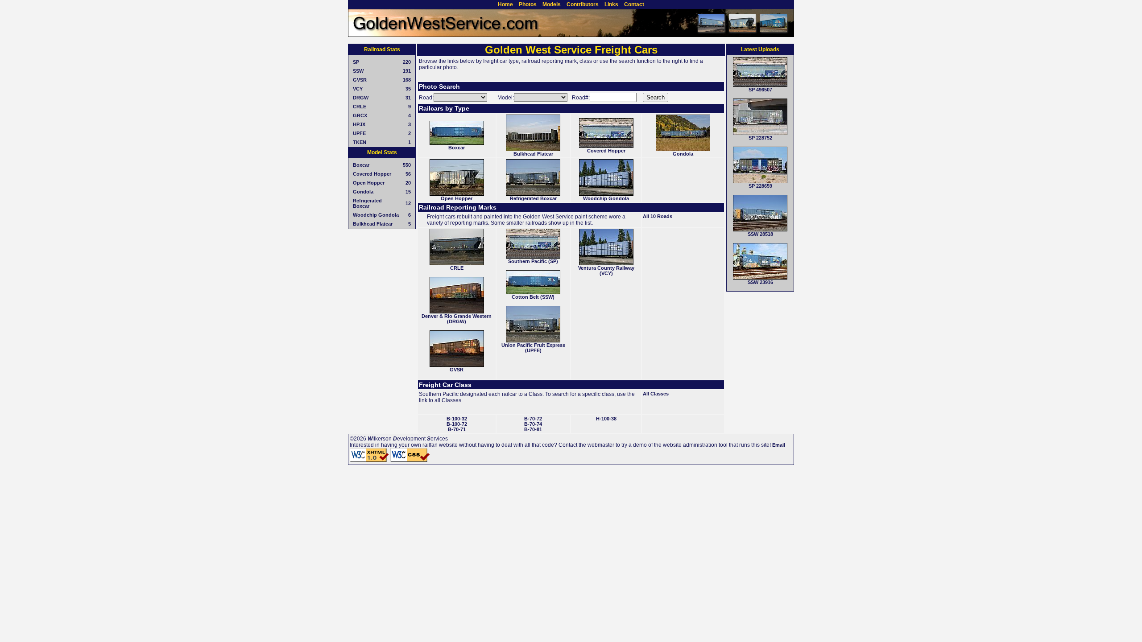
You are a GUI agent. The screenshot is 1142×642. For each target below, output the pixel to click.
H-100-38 (606, 418)
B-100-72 (457, 424)
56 (408, 174)
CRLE (359, 106)
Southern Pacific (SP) (533, 261)
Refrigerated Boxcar (367, 203)
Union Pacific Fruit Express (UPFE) (533, 347)
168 (407, 79)
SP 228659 (760, 186)
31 (408, 97)
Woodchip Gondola (376, 215)
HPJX (359, 124)
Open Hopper (369, 182)
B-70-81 (533, 429)
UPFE (359, 133)
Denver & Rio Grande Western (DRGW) (457, 318)
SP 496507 (760, 89)
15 (408, 191)
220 (407, 62)
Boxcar (361, 165)
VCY (358, 88)
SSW (358, 71)
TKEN (359, 142)
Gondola (363, 191)
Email (778, 445)
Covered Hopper (372, 174)
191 (407, 71)
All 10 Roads (657, 216)
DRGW (360, 97)
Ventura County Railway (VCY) (606, 270)
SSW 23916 (760, 282)
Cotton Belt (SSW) (533, 297)
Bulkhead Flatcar (373, 223)
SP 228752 (760, 137)
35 (408, 88)
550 (407, 165)
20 (408, 182)
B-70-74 (533, 424)
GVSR (360, 79)
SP (356, 62)
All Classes (656, 393)
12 (408, 203)
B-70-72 (533, 418)
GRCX (360, 115)
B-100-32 (457, 418)
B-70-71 (457, 429)
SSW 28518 (760, 234)
